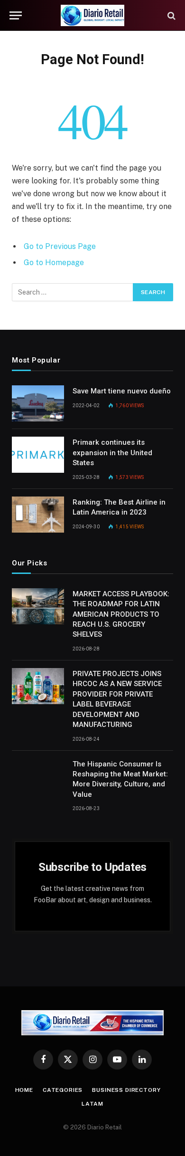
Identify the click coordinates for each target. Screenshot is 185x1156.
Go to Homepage (54, 262)
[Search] (171, 15)
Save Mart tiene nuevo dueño (122, 391)
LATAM (92, 1103)
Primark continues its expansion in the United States (112, 452)
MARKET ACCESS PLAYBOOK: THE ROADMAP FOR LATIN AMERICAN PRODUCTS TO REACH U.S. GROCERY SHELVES (121, 614)
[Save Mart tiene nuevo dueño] (38, 403)
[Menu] (15, 15)
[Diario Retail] (93, 15)
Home (24, 1090)
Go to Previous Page (60, 246)
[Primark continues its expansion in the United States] (38, 455)
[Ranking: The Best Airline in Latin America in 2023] (38, 515)
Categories (63, 1090)
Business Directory (126, 1090)
